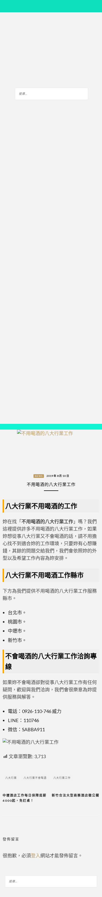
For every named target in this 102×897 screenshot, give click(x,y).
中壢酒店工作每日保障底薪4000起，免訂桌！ (25, 798)
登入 (35, 855)
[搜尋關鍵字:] (51, 93)
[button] (7, 427)
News (39, 476)
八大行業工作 (62, 777)
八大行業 (11, 777)
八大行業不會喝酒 (35, 777)
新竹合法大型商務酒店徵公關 (75, 795)
